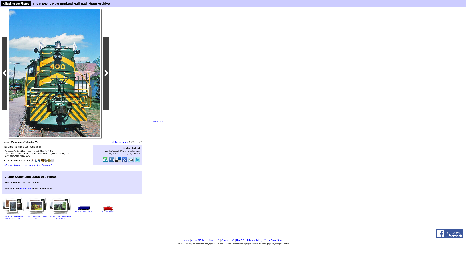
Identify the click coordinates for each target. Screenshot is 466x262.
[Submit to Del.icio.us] (118, 162)
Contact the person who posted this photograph (28, 165)
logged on (25, 188)
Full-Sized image (119, 142)
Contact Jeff (227, 240)
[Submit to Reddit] (131, 162)
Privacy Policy (254, 240)
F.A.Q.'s (240, 240)
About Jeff (213, 240)
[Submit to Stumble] (105, 162)
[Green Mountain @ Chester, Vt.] (54, 73)
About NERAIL (199, 240)
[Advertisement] (158, 64)
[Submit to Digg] (112, 162)
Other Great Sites (273, 240)
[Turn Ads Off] (158, 121)
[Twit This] (137, 162)
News (186, 240)
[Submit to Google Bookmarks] (124, 162)
